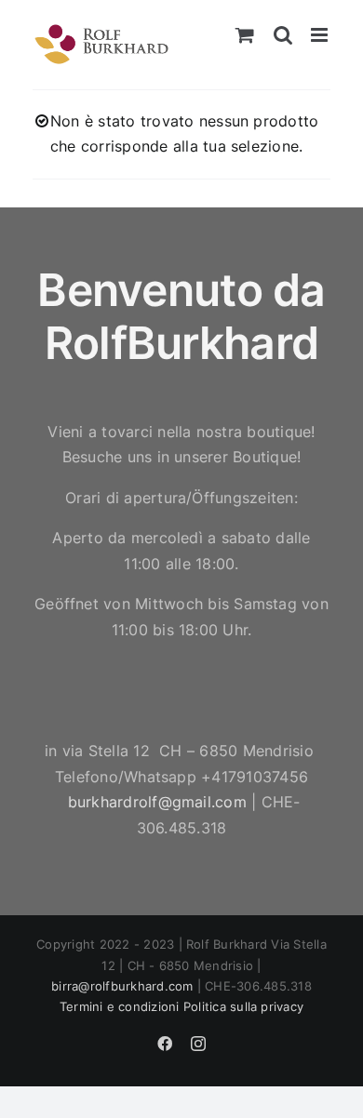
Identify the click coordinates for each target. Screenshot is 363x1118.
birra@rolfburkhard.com (122, 985)
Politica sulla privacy (243, 1006)
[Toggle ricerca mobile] (283, 35)
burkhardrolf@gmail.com (157, 801)
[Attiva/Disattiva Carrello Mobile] (244, 35)
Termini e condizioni (120, 1006)
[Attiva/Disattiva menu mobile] (320, 35)
